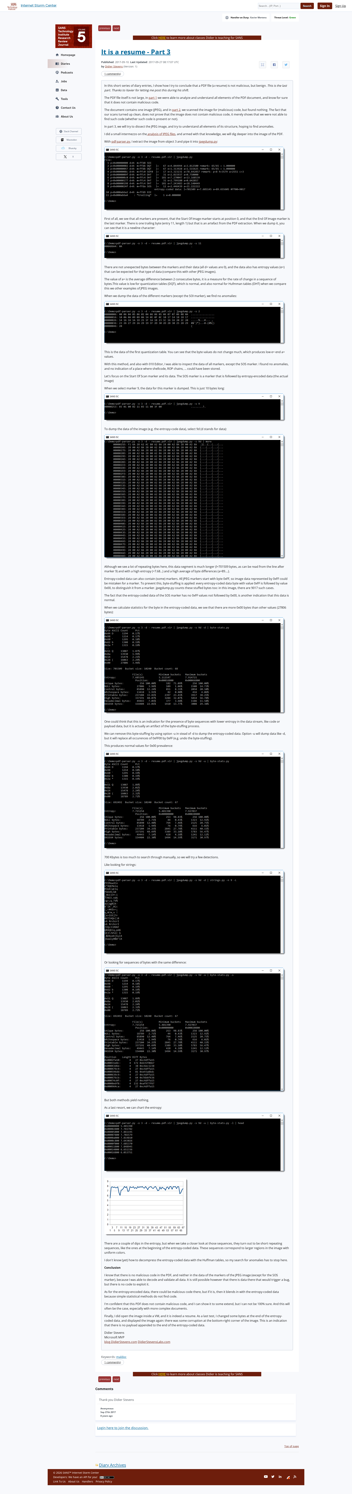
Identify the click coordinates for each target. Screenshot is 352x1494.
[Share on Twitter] (286, 64)
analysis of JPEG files (161, 134)
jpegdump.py (208, 142)
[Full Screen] (262, 64)
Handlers (87, 1481)
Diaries (65, 64)
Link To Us (59, 1481)
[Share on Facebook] (274, 64)
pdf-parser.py (120, 142)
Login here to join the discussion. (122, 1428)
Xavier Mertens (258, 17)
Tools (64, 99)
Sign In (325, 6)
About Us (67, 116)
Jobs (64, 81)
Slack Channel (71, 131)
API (85, 1477)
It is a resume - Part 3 (135, 51)
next (116, 28)
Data (64, 90)
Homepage (68, 55)
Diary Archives (112, 1465)
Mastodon (72, 139)
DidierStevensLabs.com (154, 1342)
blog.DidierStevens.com (120, 1342)
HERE (162, 38)
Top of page (291, 1446)
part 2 (176, 110)
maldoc (121, 1357)
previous (104, 28)
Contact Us (68, 108)
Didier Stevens (114, 66)
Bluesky (72, 148)
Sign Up (340, 6)
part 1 (153, 98)
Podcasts (67, 72)
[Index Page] (11, 5)
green (292, 17)
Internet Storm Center (39, 5)
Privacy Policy (104, 1481)
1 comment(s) (112, 74)
